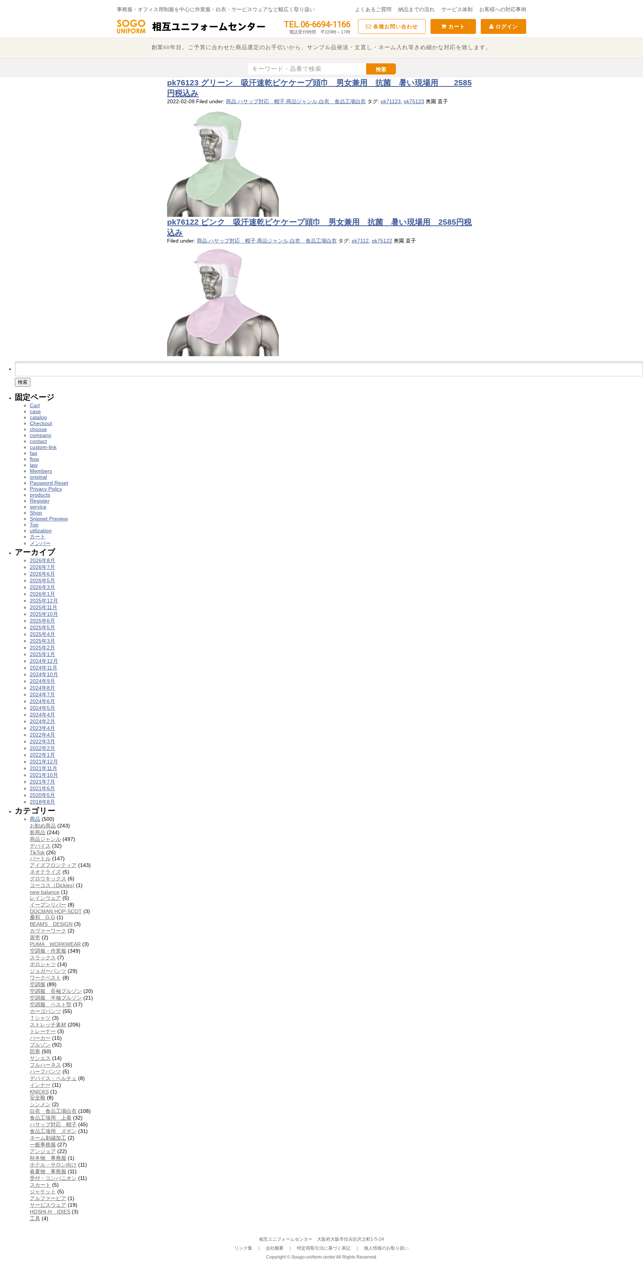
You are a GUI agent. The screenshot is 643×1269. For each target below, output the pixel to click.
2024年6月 (42, 701)
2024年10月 (44, 674)
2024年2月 (42, 721)
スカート (40, 1185)
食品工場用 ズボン (53, 1131)
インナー (40, 1085)
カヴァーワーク (48, 931)
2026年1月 (42, 594)
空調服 (37, 984)
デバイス (40, 846)
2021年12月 (44, 762)
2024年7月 (42, 694)
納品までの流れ (416, 9)
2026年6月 (42, 574)
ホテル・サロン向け (53, 1165)
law (34, 465)
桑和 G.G (42, 917)
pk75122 (382, 241)
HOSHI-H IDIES (50, 1212)
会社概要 (275, 1248)
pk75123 (414, 101)
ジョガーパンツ (48, 971)
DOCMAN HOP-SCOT (56, 911)
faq (33, 453)
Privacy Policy (46, 489)
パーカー (40, 1038)
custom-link (43, 447)
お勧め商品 (43, 826)
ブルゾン (40, 1045)
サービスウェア (48, 1205)
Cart (35, 405)
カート (456, 26)
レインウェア (45, 898)
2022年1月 (42, 755)
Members (41, 471)
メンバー (40, 543)
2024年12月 (44, 661)
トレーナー (43, 1031)
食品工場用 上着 (50, 1118)
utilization (41, 531)
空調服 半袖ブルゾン (56, 998)
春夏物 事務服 (48, 1171)
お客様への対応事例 (502, 9)
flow (34, 459)
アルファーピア (48, 1198)
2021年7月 (42, 782)
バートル (40, 858)
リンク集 (243, 1248)
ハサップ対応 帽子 (261, 101)
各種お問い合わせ (394, 26)
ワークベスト (45, 978)
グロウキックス (48, 879)
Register (39, 501)
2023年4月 (42, 728)
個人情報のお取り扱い (386, 1248)
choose (38, 429)
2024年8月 (42, 688)
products (40, 495)
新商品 (37, 832)
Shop (36, 513)
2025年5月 (42, 627)
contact (38, 441)
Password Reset (49, 483)
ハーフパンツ (45, 1072)
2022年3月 (42, 741)
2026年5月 (42, 580)
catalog (38, 417)
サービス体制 (457, 9)
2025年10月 (44, 614)
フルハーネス (45, 1065)
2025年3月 (42, 641)
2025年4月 (42, 634)
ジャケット (43, 1191)
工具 (35, 1218)
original (38, 477)
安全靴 (37, 1098)
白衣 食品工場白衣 (342, 101)
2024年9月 (42, 681)
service (38, 507)
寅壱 (35, 937)
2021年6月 (42, 788)
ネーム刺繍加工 (48, 1138)
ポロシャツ (43, 964)
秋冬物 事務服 (48, 1158)
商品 (231, 101)
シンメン (40, 1104)
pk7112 (360, 241)
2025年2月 (42, 648)
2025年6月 (42, 621)
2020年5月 (42, 795)
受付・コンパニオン (53, 1178)
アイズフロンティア (53, 865)
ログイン (506, 26)
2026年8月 (42, 560)
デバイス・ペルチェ (53, 1078)
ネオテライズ (45, 872)
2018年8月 (42, 802)
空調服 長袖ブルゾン (56, 991)
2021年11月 (43, 768)
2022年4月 (42, 735)
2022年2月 (42, 748)
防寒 (35, 1051)
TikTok (37, 852)
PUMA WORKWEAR (55, 944)
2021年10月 (44, 775)
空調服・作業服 (48, 951)
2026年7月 (42, 567)
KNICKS (39, 1092)
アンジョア (43, 1151)
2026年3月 (42, 587)
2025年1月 (42, 654)
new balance (45, 892)
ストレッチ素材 (48, 1025)
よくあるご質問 (373, 9)
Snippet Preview (49, 519)
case (35, 411)
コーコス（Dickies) (52, 885)
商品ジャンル (301, 101)
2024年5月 (42, 708)
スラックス (43, 958)
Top (34, 525)
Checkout (41, 423)
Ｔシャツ (40, 1018)
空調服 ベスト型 (50, 1004)
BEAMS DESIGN (51, 924)
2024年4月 (42, 715)
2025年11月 (43, 607)
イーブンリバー (48, 905)
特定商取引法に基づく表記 (324, 1248)
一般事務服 (43, 1145)
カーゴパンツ (45, 1011)
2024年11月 (43, 668)
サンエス (40, 1058)
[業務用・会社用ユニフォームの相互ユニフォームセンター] (191, 33)
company (40, 435)
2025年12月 (44, 601)
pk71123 (391, 101)
